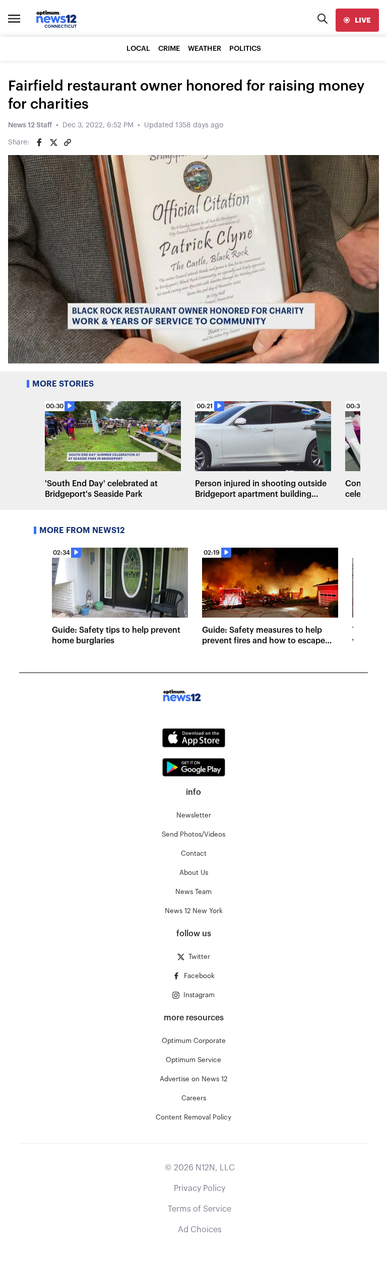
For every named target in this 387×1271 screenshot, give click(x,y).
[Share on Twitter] (53, 142)
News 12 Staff (30, 125)
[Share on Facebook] (39, 142)
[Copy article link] (67, 142)
